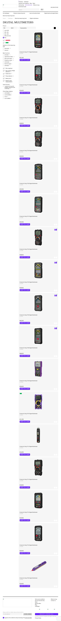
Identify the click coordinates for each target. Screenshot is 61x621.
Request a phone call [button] (46, 614)
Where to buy (36, 5)
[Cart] (53, 9)
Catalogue (26, 1)
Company (21, 1)
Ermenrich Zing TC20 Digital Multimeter (28, 380)
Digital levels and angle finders (51, 13)
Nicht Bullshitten (28, 5)
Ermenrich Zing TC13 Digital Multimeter (28, 479)
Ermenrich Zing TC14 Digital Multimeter (28, 512)
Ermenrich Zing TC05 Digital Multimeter (28, 578)
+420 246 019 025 (54, 7)
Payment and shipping (24, 3)
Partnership (21, 5)
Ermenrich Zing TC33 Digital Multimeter (28, 282)
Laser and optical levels (34, 13)
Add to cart (25, 60)
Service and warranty (39, 600)
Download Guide (22, 6)
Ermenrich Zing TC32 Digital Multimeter (28, 249)
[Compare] (46, 9)
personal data (28, 617)
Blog (31, 3)
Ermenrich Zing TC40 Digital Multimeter (28, 347)
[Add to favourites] (54, 60)
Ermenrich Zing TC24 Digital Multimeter (28, 150)
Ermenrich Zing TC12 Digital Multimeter (28, 446)
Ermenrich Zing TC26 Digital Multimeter (28, 183)
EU (42, 9)
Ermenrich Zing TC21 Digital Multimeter (28, 117)
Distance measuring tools (19, 13)
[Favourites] (49, 9)
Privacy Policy (38, 618)
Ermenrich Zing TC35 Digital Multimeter (28, 315)
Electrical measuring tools (9, 15)
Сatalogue (37, 606)
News (34, 3)
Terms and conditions (40, 599)
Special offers (38, 603)
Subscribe (27, 614)
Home (4, 18)
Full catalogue (6, 13)
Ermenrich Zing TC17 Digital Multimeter (28, 52)
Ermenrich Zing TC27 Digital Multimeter (28, 216)
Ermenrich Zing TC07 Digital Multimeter (28, 413)
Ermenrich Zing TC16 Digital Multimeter (28, 545)
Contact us (53, 600)
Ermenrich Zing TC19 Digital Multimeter (28, 84)
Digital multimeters (34, 18)
